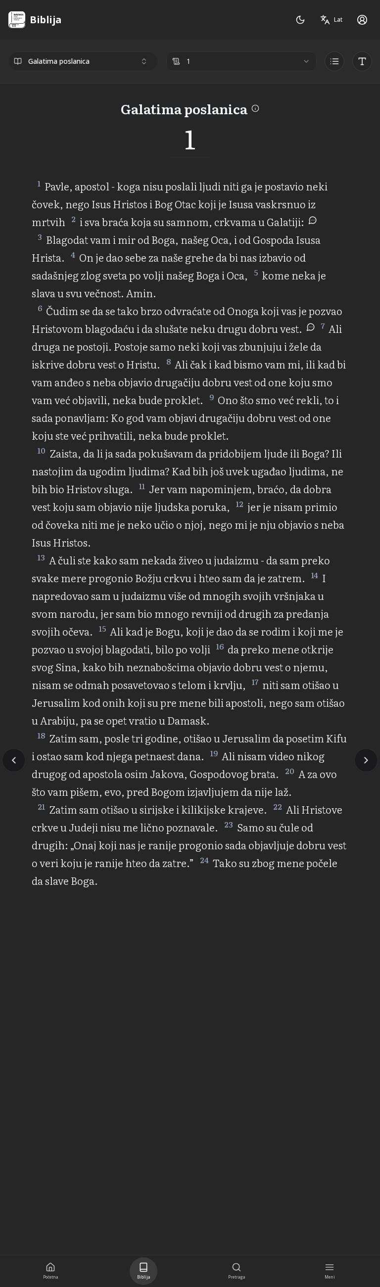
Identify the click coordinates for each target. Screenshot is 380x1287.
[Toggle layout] (334, 61)
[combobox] (83, 61)
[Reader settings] (362, 61)
